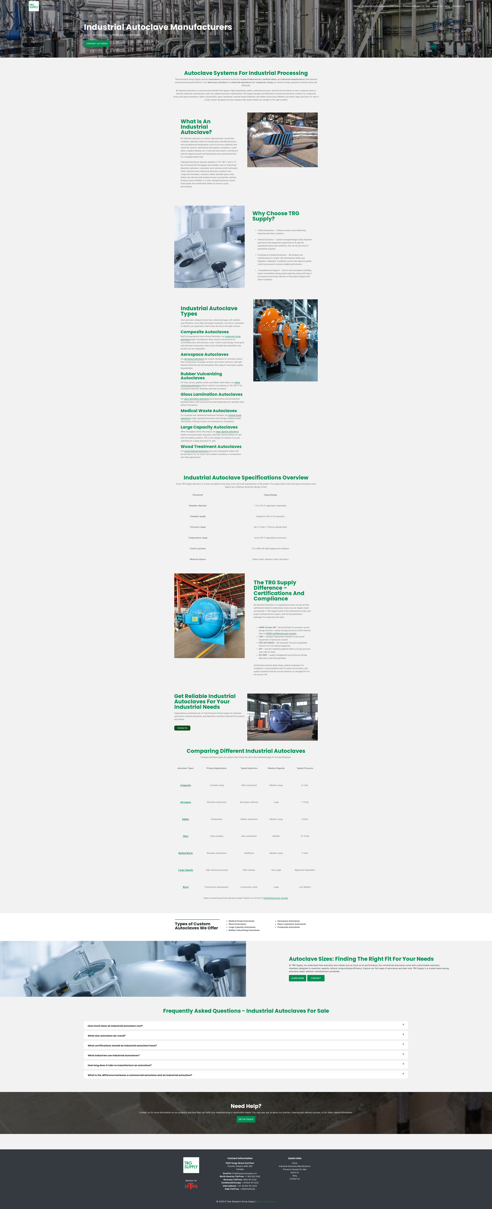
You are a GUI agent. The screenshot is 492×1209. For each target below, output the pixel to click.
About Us (437, 6)
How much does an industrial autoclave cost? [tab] (115, 1025)
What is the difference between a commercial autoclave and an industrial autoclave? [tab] (140, 1075)
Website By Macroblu (266, 1201)
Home (356, 6)
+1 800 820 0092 (252, 1176)
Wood (185, 887)
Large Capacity (185, 870)
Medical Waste (185, 853)
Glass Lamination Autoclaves (291, 924)
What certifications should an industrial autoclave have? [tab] (122, 1045)
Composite (185, 785)
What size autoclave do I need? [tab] (107, 1035)
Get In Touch (246, 1119)
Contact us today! (97, 43)
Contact (316, 978)
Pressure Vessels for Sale (416, 6)
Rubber (185, 819)
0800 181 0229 (249, 1179)
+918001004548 (247, 1189)
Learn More (297, 978)
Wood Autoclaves (237, 924)
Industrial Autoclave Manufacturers (381, 6)
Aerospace (185, 802)
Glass (185, 836)
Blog (447, 6)
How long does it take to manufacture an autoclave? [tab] (120, 1065)
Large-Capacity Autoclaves (242, 927)
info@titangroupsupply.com (240, 1173)
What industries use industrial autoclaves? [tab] (114, 1055)
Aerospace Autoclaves (288, 921)
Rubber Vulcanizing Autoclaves (244, 930)
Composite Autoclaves (288, 927)
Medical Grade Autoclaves (241, 921)
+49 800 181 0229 (250, 1182)
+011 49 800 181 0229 (247, 1186)
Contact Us (458, 6)
